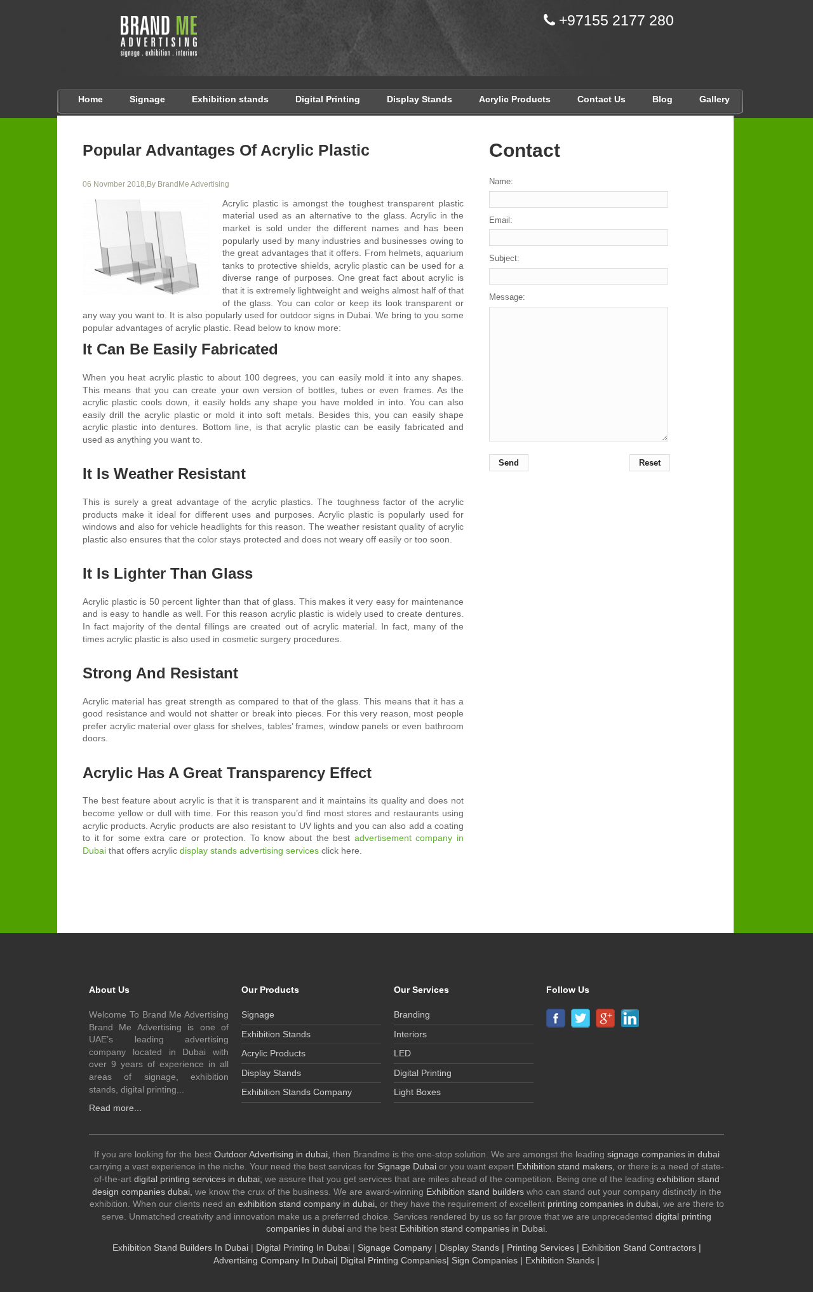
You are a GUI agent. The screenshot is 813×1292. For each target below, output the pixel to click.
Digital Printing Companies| (394, 1260)
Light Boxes (417, 1092)
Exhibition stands (230, 99)
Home (90, 99)
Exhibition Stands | (562, 1260)
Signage (147, 99)
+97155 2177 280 (614, 20)
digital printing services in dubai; (198, 1179)
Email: (501, 220)
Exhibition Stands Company (296, 1092)
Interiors (410, 1034)
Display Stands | (472, 1247)
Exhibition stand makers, (565, 1166)
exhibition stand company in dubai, (307, 1204)
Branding (412, 1014)
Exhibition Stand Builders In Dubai (180, 1247)
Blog (662, 99)
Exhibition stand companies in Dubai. (474, 1228)
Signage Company (396, 1247)
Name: (501, 181)
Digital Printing (327, 99)
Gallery (714, 99)
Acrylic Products (515, 99)
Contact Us (601, 99)
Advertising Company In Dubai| (276, 1260)
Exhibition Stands (276, 1034)
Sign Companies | (488, 1260)
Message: (507, 297)
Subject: (504, 258)
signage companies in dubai (663, 1154)
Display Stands (419, 99)
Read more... (115, 1108)
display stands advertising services (249, 850)
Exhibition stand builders (475, 1192)
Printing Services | (543, 1247)
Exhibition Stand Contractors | (641, 1247)
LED (402, 1053)
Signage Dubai (406, 1166)
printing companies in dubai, (604, 1204)
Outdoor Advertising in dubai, (272, 1154)
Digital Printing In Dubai (304, 1247)
